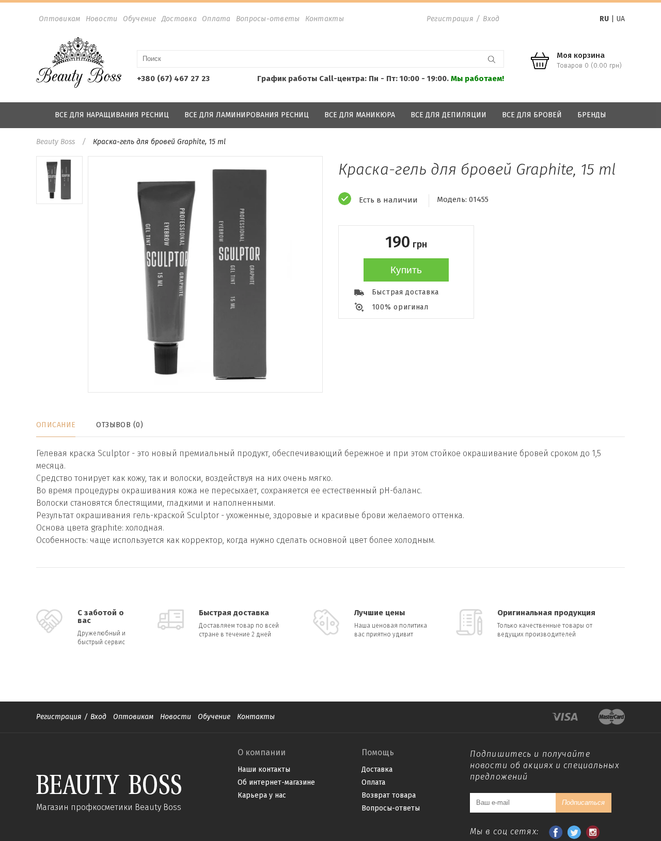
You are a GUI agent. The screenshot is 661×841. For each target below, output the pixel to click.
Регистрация (450, 18)
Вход (491, 18)
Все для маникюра (359, 115)
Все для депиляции (448, 115)
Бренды (591, 115)
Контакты (324, 18)
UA (620, 18)
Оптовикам (60, 18)
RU (604, 18)
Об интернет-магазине (276, 782)
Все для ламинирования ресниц (246, 115)
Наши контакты (264, 769)
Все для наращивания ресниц (112, 115)
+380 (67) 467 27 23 (173, 78)
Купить (406, 269)
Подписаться (583, 802)
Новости (102, 18)
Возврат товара (388, 795)
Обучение (139, 18)
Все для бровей (532, 115)
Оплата (216, 18)
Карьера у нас (262, 795)
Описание (55, 424)
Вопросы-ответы (268, 18)
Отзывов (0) (119, 424)
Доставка (179, 18)
